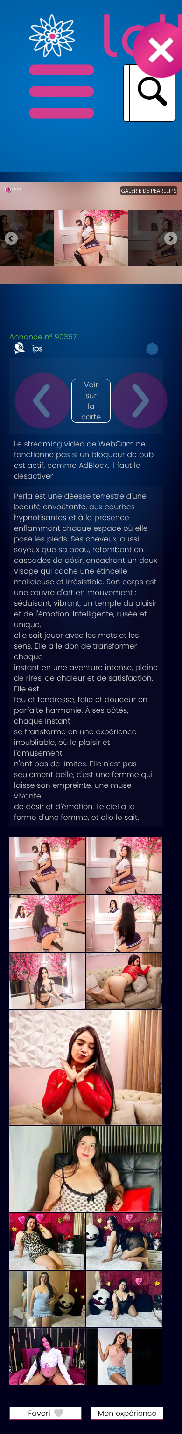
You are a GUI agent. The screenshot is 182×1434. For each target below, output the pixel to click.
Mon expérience (127, 1413)
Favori (39, 1413)
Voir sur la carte (91, 400)
